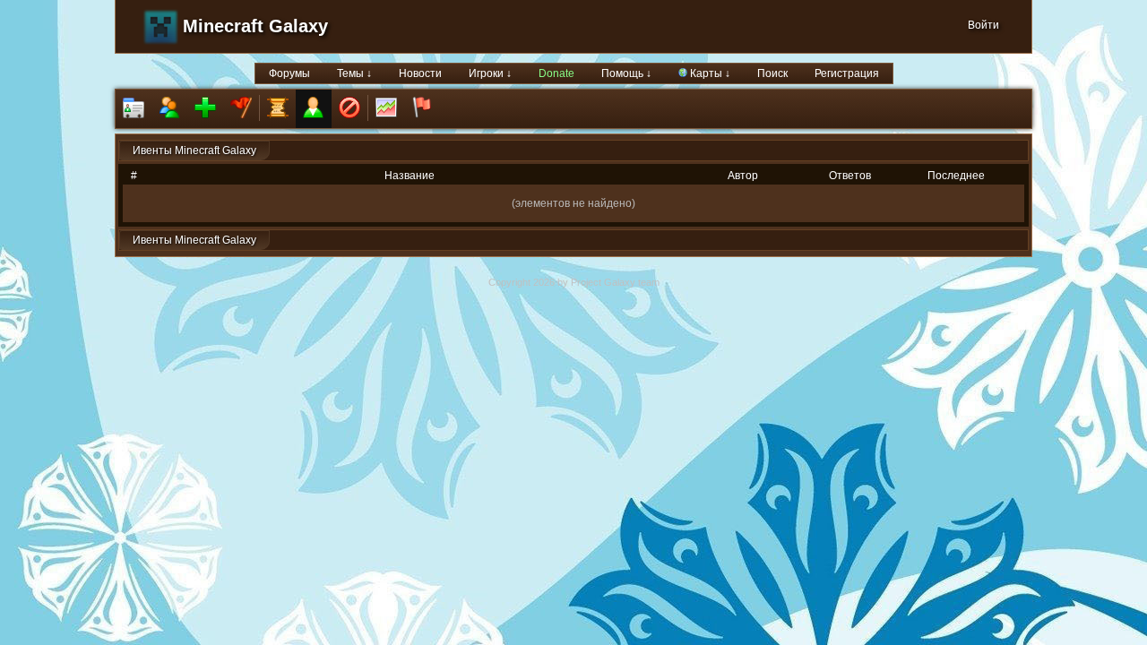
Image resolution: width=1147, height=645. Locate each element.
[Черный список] (349, 109)
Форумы (289, 73)
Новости (420, 73)
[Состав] (169, 109)
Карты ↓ (708, 73)
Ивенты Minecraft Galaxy (194, 150)
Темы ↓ (354, 73)
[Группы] (241, 109)
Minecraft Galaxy (255, 26)
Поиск (772, 73)
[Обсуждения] (278, 109)
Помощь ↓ (626, 73)
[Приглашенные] (205, 109)
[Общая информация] (133, 109)
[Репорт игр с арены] (422, 109)
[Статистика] (386, 109)
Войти (983, 25)
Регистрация (847, 73)
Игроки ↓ (490, 73)
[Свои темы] (314, 109)
